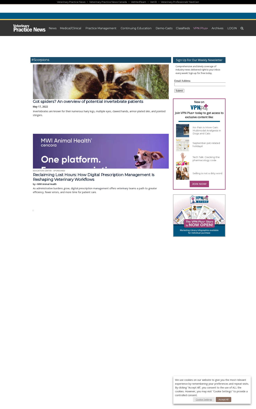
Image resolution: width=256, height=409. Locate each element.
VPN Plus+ (200, 28)
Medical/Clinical (70, 28)
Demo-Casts (164, 28)
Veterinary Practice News (71, 2)
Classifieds (183, 28)
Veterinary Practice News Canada (108, 2)
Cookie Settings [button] (204, 399)
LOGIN (232, 28)
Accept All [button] (223, 399)
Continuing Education (136, 28)
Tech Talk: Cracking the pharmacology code (206, 159)
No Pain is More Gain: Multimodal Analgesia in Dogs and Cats (207, 130)
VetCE (153, 2)
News (52, 28)
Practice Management (101, 28)
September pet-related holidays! (206, 145)
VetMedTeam (138, 2)
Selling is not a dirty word (207, 173)
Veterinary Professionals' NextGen (180, 2)
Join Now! (199, 183)
